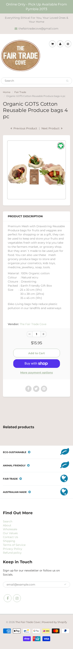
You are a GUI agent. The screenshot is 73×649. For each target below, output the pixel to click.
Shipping (9, 541)
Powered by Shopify (54, 622)
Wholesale (10, 529)
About (7, 525)
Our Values (10, 533)
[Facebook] (7, 598)
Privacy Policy (12, 549)
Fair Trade (20, 92)
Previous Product (25, 128)
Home (6, 92)
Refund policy (12, 552)
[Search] (67, 81)
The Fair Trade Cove (33, 324)
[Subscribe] (65, 584)
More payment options (36, 372)
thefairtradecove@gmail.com (38, 28)
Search (7, 521)
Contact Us (10, 537)
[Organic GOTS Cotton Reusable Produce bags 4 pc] (36, 170)
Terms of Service (14, 545)
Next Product (50, 128)
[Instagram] (17, 598)
